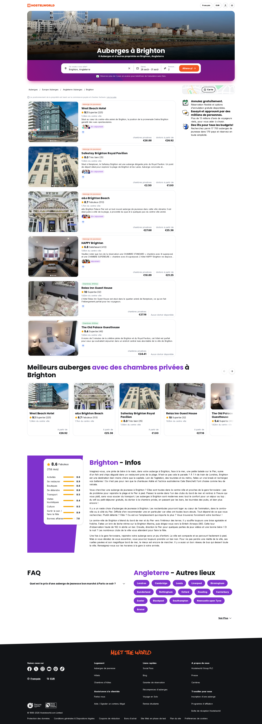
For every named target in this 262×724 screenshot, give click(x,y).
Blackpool (158, 600)
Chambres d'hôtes (90, 284)
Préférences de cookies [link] (196, 718)
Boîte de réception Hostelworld (206, 711)
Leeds (179, 583)
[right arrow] (232, 371)
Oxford (185, 592)
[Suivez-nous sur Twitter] (36, 669)
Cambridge (161, 583)
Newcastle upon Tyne (209, 600)
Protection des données (38, 718)
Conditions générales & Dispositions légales (74, 718)
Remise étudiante (151, 704)
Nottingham (166, 592)
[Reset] (129, 68)
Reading (202, 592)
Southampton (180, 600)
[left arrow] (224, 371)
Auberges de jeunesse (104, 668)
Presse (194, 675)
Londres (141, 583)
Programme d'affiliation (202, 704)
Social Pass (148, 668)
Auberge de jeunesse (92, 104)
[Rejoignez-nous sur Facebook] (29, 669)
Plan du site (175, 718)
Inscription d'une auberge (203, 696)
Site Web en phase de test (153, 718)
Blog (145, 675)
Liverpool (196, 583)
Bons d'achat (130, 718)
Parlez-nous (99, 696)
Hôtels (97, 675)
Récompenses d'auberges (155, 689)
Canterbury (222, 592)
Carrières (195, 682)
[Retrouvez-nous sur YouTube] (49, 669)
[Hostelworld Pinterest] (55, 669)
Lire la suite (112, 97)
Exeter (140, 600)
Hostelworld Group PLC (202, 668)
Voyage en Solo (150, 696)
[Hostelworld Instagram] (42, 669)
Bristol (140, 609)
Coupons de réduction (109, 718)
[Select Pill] (225, 5)
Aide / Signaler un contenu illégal (109, 704)
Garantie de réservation (154, 682)
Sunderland (143, 592)
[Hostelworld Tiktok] (62, 669)
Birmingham (217, 583)
